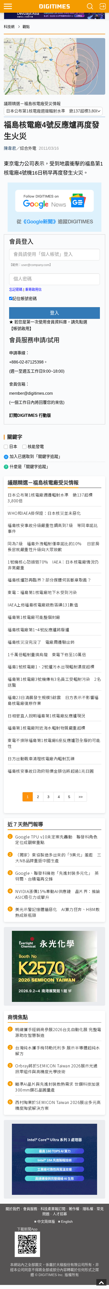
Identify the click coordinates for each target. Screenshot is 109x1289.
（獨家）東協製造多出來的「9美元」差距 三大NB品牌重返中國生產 (58, 858)
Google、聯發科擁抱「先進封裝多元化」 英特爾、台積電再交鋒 (57, 876)
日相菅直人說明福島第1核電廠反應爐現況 (46, 716)
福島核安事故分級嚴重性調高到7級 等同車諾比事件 (53, 528)
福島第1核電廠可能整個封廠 (34, 617)
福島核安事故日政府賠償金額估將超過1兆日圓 (51, 771)
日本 (13, 447)
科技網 (9, 27)
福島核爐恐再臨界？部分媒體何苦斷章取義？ (49, 580)
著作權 (74, 1209)
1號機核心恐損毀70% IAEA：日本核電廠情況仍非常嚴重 (53, 565)
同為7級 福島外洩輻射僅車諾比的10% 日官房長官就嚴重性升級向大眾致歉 (53, 546)
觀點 (26, 27)
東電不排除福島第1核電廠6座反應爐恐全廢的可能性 (54, 743)
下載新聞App (27, 1229)
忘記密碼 (15, 289)
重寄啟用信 (33, 289)
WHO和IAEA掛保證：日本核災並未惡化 (44, 513)
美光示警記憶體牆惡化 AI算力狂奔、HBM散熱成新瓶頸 (57, 912)
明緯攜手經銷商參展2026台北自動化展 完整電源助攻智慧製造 (58, 1032)
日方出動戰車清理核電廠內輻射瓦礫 (41, 759)
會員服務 (30, 1209)
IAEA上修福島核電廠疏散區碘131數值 (43, 605)
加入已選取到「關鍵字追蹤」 (36, 456)
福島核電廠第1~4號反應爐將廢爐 (38, 630)
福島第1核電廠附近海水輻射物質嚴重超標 (46, 728)
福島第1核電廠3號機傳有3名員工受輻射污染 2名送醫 (54, 682)
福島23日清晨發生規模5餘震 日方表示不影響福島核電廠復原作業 (53, 700)
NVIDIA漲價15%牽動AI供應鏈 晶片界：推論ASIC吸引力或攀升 (57, 894)
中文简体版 (46, 1221)
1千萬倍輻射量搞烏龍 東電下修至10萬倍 (47, 654)
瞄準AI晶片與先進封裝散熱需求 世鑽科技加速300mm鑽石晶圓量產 (57, 1087)
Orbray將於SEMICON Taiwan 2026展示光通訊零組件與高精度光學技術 (56, 1069)
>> (81, 797)
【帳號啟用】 (21, 328)
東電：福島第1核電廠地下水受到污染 (42, 592)
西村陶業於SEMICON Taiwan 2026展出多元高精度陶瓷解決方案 (58, 1105)
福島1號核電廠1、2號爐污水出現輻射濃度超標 (51, 667)
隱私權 (88, 1209)
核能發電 (36, 447)
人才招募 (60, 1214)
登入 (54, 313)
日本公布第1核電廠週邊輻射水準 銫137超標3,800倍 (50, 498)
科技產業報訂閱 (53, 1209)
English (67, 1221)
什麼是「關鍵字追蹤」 (30, 467)
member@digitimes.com (31, 393)
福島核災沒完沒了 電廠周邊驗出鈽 (41, 642)
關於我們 (13, 1209)
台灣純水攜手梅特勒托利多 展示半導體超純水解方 (57, 1050)
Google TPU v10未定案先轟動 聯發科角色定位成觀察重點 (56, 840)
